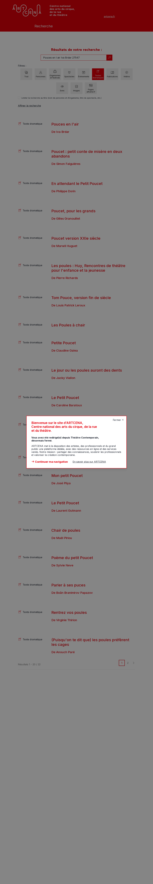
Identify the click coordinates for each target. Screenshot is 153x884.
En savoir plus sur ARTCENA (89, 461)
